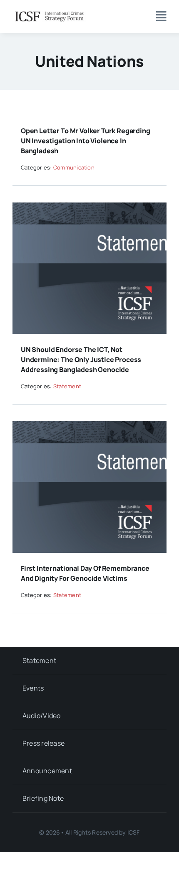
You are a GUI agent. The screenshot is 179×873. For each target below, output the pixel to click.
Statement (67, 386)
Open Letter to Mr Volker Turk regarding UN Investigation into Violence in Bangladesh (85, 140)
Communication (73, 167)
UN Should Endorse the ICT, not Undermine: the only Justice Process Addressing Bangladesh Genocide (81, 359)
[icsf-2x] (49, 11)
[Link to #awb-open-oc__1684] (161, 16)
